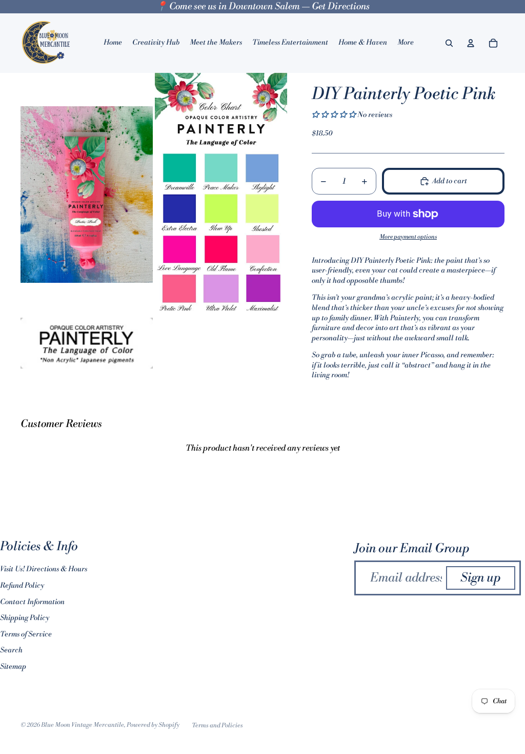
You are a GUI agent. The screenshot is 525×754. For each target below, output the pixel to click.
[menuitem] (405, 43)
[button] (334, 115)
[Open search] (449, 43)
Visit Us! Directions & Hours (43, 569)
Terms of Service (26, 634)
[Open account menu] (470, 43)
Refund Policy (22, 585)
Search (11, 650)
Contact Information (32, 602)
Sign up (480, 578)
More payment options (408, 237)
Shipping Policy (24, 618)
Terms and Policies (217, 725)
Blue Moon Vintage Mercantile (82, 725)
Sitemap (13, 666)
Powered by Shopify (153, 725)
